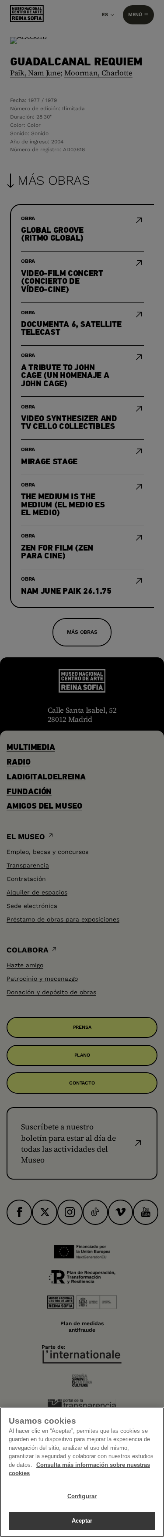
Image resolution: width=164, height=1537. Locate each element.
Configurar (82, 1496)
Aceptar (82, 1520)
